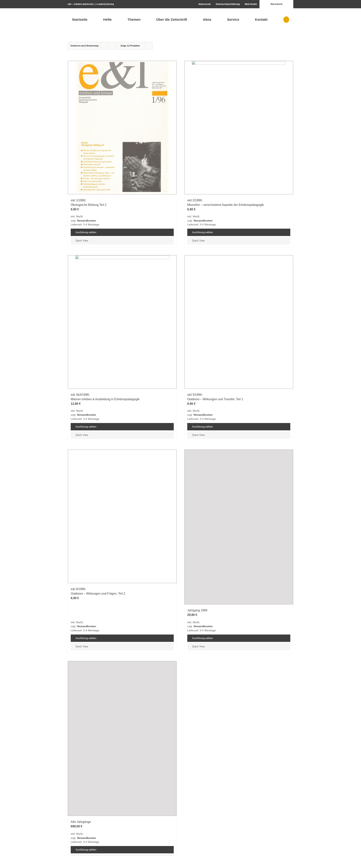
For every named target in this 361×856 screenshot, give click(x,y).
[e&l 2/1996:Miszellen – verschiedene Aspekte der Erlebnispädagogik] (238, 127)
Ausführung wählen (86, 232)
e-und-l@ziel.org (105, 4)
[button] (286, 19)
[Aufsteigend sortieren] (113, 46)
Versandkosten (86, 220)
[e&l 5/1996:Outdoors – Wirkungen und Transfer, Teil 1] (238, 396)
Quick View (82, 240)
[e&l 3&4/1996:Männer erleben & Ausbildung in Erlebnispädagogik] (122, 322)
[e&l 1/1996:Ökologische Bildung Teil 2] (122, 127)
